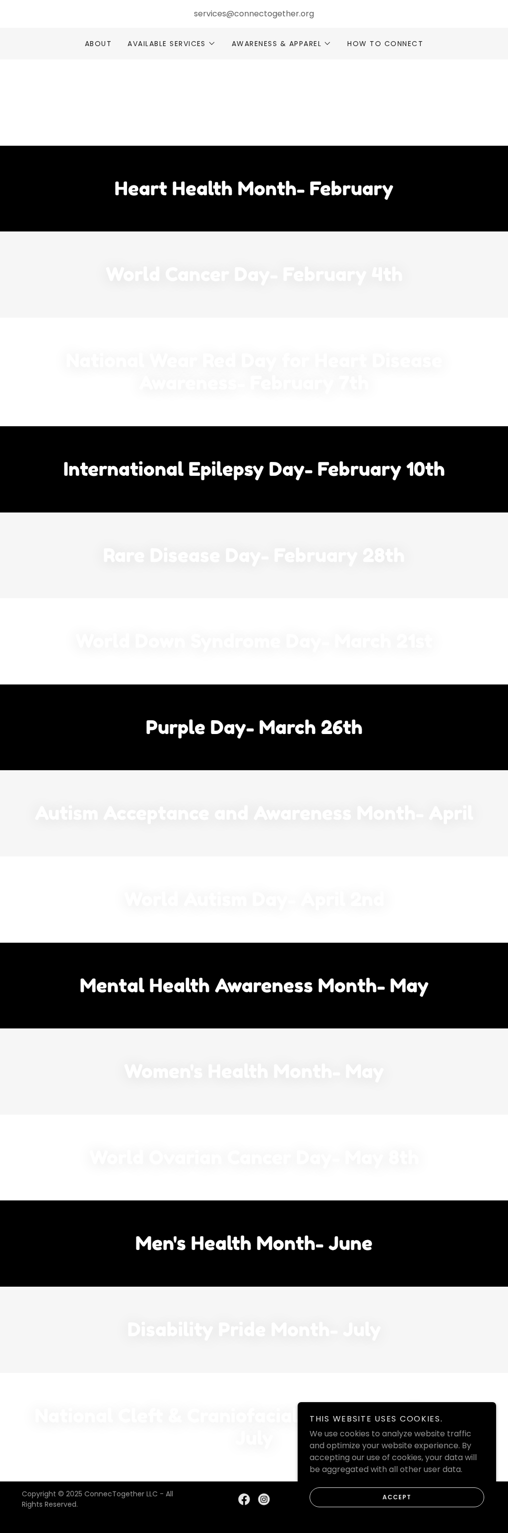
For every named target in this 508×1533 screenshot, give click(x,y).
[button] (171, 44)
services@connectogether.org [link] (254, 13)
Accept (396, 1497)
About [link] (98, 44)
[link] (244, 1499)
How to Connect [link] (385, 44)
